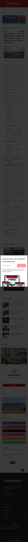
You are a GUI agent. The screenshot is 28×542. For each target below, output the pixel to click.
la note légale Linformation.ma (17, 269)
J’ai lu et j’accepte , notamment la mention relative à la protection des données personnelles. (13, 270)
